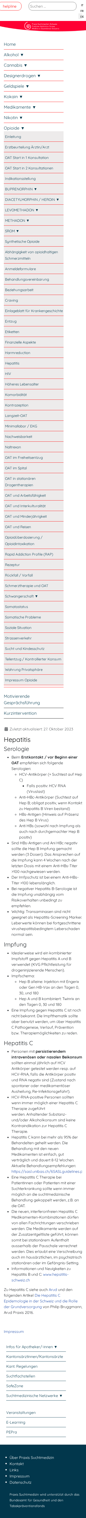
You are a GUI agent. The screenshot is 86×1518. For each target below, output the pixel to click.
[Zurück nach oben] (77, 1509)
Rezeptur (12, 564)
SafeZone (14, 1385)
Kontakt (17, 1463)
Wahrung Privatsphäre (24, 669)
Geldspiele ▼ (17, 86)
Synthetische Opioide (22, 241)
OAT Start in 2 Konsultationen (29, 168)
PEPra (11, 1432)
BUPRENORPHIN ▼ (21, 189)
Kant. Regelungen (22, 1366)
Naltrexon (13, 447)
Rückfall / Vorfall (19, 575)
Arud (53, 1289)
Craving (11, 300)
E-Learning (15, 1422)
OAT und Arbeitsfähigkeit (25, 495)
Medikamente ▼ (20, 107)
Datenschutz (21, 1482)
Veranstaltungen (21, 1412)
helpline (9, 6)
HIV (8, 373)
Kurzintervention (20, 713)
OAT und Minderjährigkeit (26, 516)
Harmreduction (17, 352)
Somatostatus (16, 606)
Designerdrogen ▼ (22, 75)
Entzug (10, 321)
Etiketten (12, 331)
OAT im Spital (16, 468)
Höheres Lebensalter (22, 384)
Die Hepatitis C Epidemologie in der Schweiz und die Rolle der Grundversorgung (41, 1301)
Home (10, 44)
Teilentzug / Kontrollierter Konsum (33, 659)
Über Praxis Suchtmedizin (32, 1457)
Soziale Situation (18, 627)
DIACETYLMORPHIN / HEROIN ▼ (32, 199)
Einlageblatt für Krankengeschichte (34, 311)
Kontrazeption (16, 405)
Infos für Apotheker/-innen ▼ (32, 1346)
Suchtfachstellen (20, 1376)
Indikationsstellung (20, 178)
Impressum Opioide (21, 680)
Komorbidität (16, 394)
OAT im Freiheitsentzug (24, 457)
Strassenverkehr (18, 638)
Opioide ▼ (14, 128)
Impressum (14, 1331)
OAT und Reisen (18, 527)
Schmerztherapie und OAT (26, 585)
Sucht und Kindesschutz (24, 648)
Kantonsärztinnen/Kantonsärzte (34, 1356)
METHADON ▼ (17, 220)
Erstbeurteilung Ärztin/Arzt (27, 147)
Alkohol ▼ (14, 54)
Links (14, 1469)
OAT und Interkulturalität (25, 506)
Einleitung (13, 136)
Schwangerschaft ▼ (21, 596)
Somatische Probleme (23, 617)
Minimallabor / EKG (21, 426)
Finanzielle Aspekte (20, 342)
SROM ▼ (12, 231)
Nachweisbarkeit (18, 436)
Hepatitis (12, 363)
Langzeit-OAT (16, 415)
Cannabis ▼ (16, 65)
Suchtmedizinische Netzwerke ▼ (34, 1395)
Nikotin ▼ (13, 117)
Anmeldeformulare (20, 269)
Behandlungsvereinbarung (27, 279)
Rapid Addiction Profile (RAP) (29, 554)
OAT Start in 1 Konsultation (27, 157)
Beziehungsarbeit (19, 290)
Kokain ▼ (13, 96)
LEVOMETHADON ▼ (22, 210)
